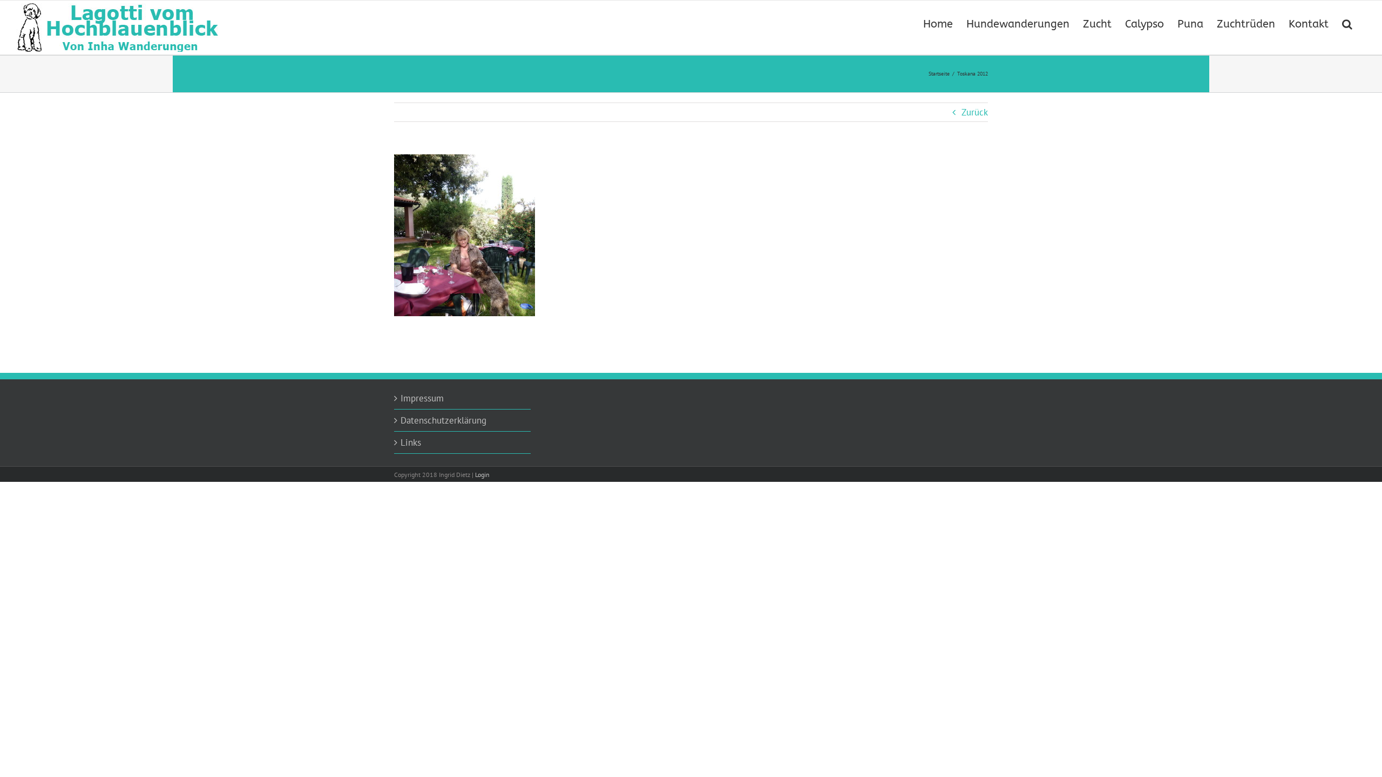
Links (411, 442)
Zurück (974, 112)
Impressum (422, 398)
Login (482, 475)
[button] (1347, 23)
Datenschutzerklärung (443, 420)
